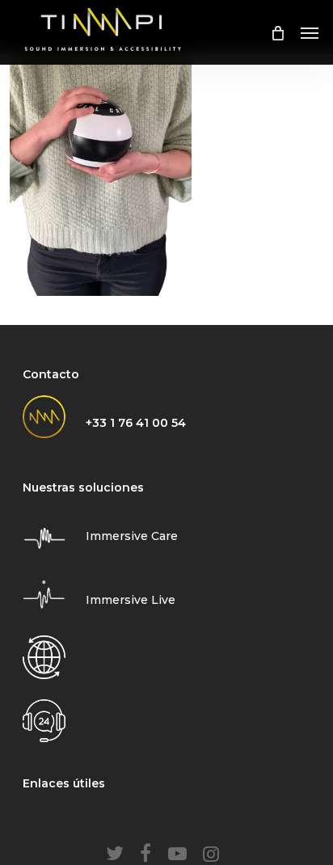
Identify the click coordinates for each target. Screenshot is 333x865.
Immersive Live (130, 600)
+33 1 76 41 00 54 (136, 423)
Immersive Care (132, 536)
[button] (309, 32)
